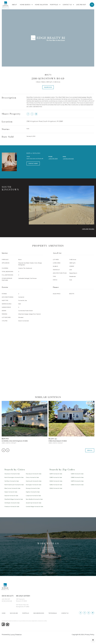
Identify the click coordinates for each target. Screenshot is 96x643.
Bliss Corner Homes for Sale (12, 488)
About (14, 4)
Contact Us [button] (48, 549)
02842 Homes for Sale (56, 488)
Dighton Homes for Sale (33, 492)
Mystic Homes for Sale (10, 492)
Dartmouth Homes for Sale (33, 481)
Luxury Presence (16, 634)
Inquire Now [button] (48, 87)
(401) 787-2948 (53, 158)
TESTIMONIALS (53, 613)
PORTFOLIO (25, 613)
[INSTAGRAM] (84, 612)
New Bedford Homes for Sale (34, 499)
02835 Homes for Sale (77, 473)
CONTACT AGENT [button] (33, 163)
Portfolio (54, 4)
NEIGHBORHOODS (38, 613)
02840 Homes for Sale (56, 481)
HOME (3, 613)
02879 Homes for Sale (77, 481)
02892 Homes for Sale (77, 484)
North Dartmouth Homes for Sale (14, 484)
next (7, 450)
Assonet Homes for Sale (11, 495)
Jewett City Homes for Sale (33, 503)
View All (89, 450)
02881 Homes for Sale (56, 477)
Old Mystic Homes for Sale (12, 503)
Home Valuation (41, 4)
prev (3, 450)
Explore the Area (88, 229)
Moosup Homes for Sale (33, 488)
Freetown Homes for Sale (11, 506)
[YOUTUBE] (92, 612)
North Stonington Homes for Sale (14, 477)
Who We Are (14, 613)
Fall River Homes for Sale (11, 481)
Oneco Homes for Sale (32, 477)
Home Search (25, 4)
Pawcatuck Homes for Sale (33, 473)
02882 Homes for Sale (77, 477)
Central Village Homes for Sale (34, 506)
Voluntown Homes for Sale (12, 473)
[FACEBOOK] (80, 612)
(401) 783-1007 (81, 4)
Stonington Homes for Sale (33, 484)
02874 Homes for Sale (56, 473)
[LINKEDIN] (88, 612)
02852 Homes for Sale (56, 484)
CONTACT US (64, 613)
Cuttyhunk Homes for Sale (33, 495)
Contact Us (67, 4)
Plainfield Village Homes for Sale (13, 499)
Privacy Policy (89, 634)
